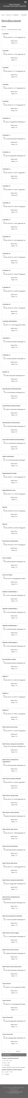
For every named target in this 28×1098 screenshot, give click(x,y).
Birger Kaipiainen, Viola (8, 490)
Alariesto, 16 (5, 372)
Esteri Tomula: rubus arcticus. (10, 950)
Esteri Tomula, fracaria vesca (10, 795)
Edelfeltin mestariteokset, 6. (10, 642)
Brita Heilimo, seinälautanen (10, 541)
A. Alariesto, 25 (6, 186)
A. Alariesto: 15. (6, 355)
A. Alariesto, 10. (6, 118)
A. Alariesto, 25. (6, 203)
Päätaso (3, 14)
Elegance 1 (5, 676)
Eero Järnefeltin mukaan (9, 659)
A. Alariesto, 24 (6, 169)
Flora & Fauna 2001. (7, 1017)
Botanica (4, 507)
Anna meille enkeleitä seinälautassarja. (13, 439)
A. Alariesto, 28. (6, 237)
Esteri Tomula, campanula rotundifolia (13, 744)
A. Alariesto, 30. (6, 270)
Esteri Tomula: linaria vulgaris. (10, 933)
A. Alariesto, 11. (6, 135)
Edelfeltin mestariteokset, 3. (10, 609)
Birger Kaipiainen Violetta (9, 473)
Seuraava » (18, 1051)
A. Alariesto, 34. (6, 287)
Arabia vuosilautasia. (8, 456)
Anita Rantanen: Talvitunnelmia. (11, 423)
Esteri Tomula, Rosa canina (9, 863)
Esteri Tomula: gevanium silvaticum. (12, 916)
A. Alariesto (5, 34)
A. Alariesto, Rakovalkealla (9, 321)
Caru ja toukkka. (6, 558)
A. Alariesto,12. (6, 338)
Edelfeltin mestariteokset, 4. (10, 625)
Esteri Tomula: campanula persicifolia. (13, 880)
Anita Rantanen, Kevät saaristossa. (11, 389)
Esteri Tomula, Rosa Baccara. (10, 846)
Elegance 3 (5, 710)
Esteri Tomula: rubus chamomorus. (12, 967)
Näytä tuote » (14, 41)
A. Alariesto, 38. (6, 304)
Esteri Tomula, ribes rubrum (10, 829)
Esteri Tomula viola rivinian (10, 727)
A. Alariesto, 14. (6, 152)
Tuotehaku (24, 15)
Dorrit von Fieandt (7, 575)
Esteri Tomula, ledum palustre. (10, 812)
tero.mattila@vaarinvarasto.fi (15, 1092)
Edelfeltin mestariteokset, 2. (10, 592)
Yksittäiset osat (9, 14)
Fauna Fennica (6, 983)
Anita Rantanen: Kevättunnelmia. (11, 406)
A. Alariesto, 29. (6, 253)
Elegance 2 (5, 693)
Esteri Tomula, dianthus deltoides (11, 779)
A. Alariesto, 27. (6, 220)
